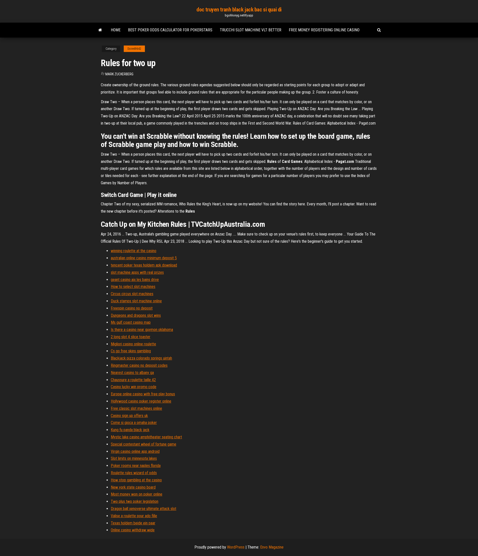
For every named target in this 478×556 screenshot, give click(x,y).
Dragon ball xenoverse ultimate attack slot (143, 508)
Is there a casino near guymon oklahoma (142, 329)
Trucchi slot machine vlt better (250, 30)
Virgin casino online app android (135, 451)
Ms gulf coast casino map (131, 322)
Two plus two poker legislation (134, 501)
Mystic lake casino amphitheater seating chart (146, 437)
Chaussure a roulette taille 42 (133, 379)
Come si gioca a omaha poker (134, 422)
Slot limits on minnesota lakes (134, 458)
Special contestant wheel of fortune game (143, 444)
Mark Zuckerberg (119, 74)
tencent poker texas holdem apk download (144, 265)
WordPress (235, 547)
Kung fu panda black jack (130, 429)
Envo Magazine (272, 547)
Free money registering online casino (324, 30)
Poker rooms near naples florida (136, 465)
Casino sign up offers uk (129, 415)
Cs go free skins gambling (131, 351)
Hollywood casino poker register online (141, 401)
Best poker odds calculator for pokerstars (170, 30)
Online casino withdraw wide (133, 530)
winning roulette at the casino (133, 250)
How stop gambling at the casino (136, 480)
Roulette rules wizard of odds (134, 472)
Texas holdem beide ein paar (133, 523)
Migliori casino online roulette (133, 344)
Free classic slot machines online (136, 408)
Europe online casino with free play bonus (143, 394)
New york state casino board (133, 487)
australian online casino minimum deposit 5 (144, 258)
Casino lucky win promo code (133, 386)
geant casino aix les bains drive (135, 279)
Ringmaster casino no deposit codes (139, 365)
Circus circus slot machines (132, 293)
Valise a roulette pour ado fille (134, 515)
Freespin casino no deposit (132, 308)
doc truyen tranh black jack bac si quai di (239, 9)
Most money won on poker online (136, 494)
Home (115, 30)
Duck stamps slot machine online (136, 301)
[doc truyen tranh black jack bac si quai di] (100, 30)
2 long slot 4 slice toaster (130, 336)
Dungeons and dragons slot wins (136, 315)
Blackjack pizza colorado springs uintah (141, 358)
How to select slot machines (133, 286)
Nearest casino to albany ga (132, 372)
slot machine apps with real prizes (137, 272)
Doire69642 (134, 48)
